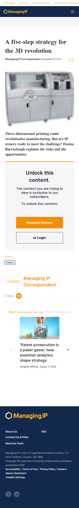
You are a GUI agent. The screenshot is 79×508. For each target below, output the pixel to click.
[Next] (67, 349)
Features (10, 262)
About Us (11, 431)
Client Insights (41, 3)
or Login (39, 238)
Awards (23, 3)
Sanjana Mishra (29, 366)
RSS (43, 431)
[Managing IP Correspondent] (14, 281)
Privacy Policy (47, 469)
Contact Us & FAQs (17, 437)
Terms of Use (30, 469)
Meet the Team (15, 443)
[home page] (15, 11)
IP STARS (9, 3)
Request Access (39, 222)
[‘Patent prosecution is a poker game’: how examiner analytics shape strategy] (39, 328)
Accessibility (13, 469)
